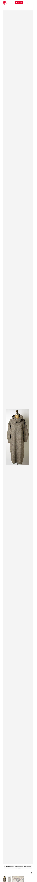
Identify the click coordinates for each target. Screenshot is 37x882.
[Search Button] (26, 2)
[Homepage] (5, 3)
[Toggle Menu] (31, 2)
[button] (31, 872)
